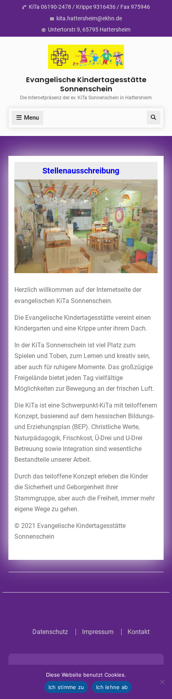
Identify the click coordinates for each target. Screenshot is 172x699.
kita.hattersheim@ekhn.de (89, 18)
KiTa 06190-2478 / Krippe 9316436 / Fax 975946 (89, 7)
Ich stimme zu (66, 687)
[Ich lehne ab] (162, 682)
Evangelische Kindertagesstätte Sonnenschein (86, 84)
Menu (31, 117)
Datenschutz (50, 632)
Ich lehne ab (112, 687)
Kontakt (139, 632)
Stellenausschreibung (77, 170)
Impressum (98, 632)
